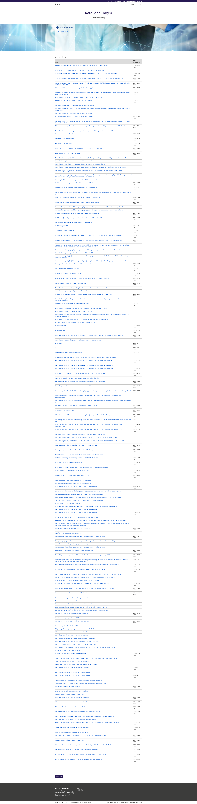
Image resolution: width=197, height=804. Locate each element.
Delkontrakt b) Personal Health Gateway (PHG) (68, 268)
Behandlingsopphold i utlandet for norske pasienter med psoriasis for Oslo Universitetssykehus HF (84, 360)
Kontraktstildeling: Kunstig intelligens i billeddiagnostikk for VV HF (74, 291)
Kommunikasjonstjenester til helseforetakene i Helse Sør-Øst (72, 528)
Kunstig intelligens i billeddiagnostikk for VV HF (68, 462)
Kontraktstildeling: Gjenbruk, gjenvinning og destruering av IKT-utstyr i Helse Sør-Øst (79, 97)
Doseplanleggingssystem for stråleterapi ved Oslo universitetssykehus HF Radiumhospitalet (81, 610)
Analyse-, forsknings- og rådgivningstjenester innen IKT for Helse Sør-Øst (76, 322)
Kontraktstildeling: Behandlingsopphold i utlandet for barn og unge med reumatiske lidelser (82, 467)
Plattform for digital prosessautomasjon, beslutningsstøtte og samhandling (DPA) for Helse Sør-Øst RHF (85, 577)
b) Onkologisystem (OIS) (62, 226)
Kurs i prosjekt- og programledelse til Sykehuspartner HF (71, 618)
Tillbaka (59, 776)
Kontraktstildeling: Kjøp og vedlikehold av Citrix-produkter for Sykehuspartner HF (78, 253)
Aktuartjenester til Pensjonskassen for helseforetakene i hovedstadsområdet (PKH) (79, 680)
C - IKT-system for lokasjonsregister (65, 410)
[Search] (140, 4)
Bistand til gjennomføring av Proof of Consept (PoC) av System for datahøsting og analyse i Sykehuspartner (86, 555)
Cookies (118, 802)
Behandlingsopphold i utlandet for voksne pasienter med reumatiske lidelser (77, 641)
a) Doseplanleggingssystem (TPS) (64, 230)
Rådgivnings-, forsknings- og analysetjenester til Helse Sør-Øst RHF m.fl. (75, 644)
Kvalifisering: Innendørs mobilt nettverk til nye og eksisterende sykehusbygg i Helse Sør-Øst (81, 65)
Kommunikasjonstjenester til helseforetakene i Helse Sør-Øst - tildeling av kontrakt (79, 494)
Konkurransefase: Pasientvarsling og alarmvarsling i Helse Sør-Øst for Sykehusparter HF (80, 148)
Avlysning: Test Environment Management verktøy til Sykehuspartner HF (76, 180)
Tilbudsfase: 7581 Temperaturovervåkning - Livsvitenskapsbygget (74, 88)
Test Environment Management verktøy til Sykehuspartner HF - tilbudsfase (76, 183)
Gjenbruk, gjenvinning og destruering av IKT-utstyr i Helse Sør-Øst (74, 116)
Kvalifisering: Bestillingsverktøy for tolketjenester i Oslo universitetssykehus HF (78, 213)
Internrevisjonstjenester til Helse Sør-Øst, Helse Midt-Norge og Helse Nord (76, 719)
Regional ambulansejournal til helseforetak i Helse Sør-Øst (72, 732)
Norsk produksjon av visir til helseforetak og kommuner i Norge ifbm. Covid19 (77, 517)
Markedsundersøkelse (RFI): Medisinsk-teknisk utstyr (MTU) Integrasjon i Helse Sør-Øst (80, 434)
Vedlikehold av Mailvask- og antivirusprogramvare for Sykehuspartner (75, 544)
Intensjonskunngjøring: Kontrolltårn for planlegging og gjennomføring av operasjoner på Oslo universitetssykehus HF (89, 207)
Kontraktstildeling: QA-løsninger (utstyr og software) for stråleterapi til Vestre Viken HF (80, 164)
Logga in (139, 1)
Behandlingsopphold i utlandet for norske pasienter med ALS (73, 386)
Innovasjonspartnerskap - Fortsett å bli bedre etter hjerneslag (73, 480)
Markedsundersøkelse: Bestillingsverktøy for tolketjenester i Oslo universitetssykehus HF (81, 288)
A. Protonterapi (59, 348)
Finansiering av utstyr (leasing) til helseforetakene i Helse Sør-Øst (74, 604)
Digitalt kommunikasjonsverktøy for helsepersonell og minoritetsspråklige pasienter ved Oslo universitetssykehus (88, 491)
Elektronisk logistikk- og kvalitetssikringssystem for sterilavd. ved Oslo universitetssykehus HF (82, 607)
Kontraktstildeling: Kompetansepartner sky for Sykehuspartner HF (74, 223)
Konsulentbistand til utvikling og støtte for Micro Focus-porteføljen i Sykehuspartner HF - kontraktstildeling (86, 506)
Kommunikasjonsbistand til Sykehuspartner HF (68, 650)
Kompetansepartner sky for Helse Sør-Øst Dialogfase (70, 283)
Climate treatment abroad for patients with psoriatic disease (72, 632)
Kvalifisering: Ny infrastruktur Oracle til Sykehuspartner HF (72, 475)
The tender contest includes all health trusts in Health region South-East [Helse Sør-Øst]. (80, 735)
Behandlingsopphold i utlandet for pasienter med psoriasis (72, 635)
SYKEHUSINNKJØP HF (62, 31)
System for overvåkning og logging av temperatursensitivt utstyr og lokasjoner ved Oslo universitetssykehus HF (87, 250)
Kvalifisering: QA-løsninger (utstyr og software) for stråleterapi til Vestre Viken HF (78, 218)
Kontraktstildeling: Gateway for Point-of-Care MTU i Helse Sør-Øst (74, 161)
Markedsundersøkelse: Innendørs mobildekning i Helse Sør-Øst (73, 113)
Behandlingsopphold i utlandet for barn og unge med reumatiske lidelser (76, 486)
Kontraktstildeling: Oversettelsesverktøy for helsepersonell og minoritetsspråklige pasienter (82, 319)
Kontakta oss (117, 1)
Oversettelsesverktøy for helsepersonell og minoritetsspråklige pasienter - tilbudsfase (80, 381)
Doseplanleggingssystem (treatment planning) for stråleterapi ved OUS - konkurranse (80, 569)
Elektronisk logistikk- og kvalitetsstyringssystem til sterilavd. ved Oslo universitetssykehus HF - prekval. (84, 588)
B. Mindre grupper (60, 325)
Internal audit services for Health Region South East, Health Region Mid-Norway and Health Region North (85, 716)
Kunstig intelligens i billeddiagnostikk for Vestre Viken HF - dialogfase (75, 450)
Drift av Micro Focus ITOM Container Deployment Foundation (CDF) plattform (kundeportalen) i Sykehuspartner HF (88, 429)
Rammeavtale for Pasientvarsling (64, 134)
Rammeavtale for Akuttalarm (63, 143)
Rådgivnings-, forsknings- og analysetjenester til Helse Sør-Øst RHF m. (75, 629)
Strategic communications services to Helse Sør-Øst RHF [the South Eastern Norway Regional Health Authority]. (87, 658)
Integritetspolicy (111, 802)
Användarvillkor (125, 802)
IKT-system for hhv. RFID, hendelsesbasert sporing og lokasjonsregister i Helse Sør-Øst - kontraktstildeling (85, 357)
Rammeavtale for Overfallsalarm (64, 138)
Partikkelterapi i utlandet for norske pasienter (68, 353)
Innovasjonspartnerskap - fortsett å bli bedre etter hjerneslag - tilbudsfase (76, 445)
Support (133, 4)
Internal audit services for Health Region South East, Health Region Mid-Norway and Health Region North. (85, 745)
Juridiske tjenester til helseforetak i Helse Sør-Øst (69, 694)
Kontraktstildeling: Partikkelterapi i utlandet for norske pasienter (74, 311)
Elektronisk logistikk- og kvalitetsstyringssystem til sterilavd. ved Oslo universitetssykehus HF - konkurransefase (87, 564)
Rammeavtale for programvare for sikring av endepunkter (72, 601)
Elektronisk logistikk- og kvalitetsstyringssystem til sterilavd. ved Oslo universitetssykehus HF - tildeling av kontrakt (88, 497)
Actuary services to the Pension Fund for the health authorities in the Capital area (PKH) (80, 683)
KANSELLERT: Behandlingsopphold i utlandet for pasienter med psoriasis (76, 664)
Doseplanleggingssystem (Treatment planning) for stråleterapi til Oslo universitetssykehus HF (82, 583)
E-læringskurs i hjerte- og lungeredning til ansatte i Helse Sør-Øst (74, 550)
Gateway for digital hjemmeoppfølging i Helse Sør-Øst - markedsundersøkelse (77, 378)
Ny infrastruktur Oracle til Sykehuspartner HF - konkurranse (72, 470)
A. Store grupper (60, 330)
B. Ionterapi (58, 343)
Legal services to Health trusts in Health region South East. (72, 691)
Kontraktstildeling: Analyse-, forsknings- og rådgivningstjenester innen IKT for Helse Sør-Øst (81, 308)
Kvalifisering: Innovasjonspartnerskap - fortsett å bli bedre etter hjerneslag (76, 458)
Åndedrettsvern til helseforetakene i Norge (67, 503)
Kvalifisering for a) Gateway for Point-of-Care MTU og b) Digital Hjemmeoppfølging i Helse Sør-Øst (83, 294)
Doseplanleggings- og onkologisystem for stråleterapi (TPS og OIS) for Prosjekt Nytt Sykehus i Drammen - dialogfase (88, 235)
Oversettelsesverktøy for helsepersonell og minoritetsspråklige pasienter (76, 405)
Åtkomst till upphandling (129, 1)
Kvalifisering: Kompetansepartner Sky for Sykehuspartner (71, 304)
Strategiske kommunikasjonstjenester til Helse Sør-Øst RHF (72, 661)
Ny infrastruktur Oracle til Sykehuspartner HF (68, 533)
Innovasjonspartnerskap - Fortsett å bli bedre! (68, 626)
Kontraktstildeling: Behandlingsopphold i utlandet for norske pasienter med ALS (78, 340)
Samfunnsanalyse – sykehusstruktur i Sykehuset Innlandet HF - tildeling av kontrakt (79, 500)
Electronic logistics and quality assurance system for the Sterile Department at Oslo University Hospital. (85, 647)
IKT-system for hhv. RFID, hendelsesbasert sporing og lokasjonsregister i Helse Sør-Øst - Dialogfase (83, 415)
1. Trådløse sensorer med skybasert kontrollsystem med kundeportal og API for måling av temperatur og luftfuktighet (89, 78)
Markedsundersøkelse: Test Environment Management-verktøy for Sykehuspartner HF (80, 455)
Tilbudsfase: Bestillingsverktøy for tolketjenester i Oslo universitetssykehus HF (77, 197)
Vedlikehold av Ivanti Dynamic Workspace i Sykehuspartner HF (73, 483)
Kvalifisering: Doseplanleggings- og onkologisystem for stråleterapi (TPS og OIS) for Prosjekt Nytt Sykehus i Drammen (89, 240)
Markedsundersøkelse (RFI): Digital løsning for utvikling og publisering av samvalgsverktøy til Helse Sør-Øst (86, 437)
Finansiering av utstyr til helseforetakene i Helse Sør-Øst (71, 593)
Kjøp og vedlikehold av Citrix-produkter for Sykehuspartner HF (73, 264)
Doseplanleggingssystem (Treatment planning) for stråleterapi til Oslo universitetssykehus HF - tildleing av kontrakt (88, 541)
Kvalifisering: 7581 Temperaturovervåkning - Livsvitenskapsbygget (74, 100)
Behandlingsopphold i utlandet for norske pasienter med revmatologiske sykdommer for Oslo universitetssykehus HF (89, 335)
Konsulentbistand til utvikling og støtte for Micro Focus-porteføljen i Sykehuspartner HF (80, 536)
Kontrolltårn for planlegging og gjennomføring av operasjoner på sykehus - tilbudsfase (80, 373)
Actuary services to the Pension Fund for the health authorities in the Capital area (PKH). (80, 754)
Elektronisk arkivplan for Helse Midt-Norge (67, 153)
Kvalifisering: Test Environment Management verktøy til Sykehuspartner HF (77, 187)
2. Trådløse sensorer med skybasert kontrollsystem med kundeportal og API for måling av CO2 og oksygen (86, 73)
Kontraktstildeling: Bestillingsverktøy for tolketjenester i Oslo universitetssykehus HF (79, 70)
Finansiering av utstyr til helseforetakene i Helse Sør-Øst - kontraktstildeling (77, 580)
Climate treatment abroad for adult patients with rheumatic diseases (75, 638)
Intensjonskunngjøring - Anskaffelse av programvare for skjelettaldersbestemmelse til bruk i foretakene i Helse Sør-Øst (89, 574)
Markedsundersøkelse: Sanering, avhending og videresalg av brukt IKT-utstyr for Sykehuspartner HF (84, 131)
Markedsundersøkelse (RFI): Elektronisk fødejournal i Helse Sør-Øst (74, 105)
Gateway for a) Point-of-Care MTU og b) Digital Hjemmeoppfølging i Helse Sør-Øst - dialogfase (82, 278)
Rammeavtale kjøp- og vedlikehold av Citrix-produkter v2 (71, 598)
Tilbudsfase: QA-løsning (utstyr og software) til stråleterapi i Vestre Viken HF (77, 202)
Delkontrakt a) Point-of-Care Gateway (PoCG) (68, 273)
